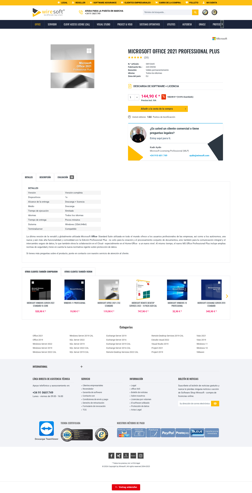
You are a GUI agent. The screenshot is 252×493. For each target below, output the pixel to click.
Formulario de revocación (94, 406)
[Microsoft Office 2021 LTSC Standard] (109, 290)
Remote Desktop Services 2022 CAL (122, 352)
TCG (85, 410)
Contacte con (89, 396)
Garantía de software (92, 392)
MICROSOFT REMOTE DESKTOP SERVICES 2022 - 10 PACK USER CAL (143, 304)
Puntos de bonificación (164, 117)
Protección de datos (140, 406)
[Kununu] (133, 456)
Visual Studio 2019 (160, 344)
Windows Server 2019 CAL (81, 336)
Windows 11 (202, 344)
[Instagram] (141, 456)
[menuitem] (168, 3)
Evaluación (65, 177)
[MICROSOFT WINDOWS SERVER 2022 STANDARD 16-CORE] (40, 290)
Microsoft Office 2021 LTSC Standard (109, 304)
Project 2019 (157, 352)
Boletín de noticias (139, 392)
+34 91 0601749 (43, 392)
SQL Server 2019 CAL (79, 352)
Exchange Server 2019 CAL (118, 344)
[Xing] (119, 456)
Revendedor (88, 389)
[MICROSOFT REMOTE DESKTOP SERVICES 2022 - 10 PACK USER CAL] (143, 290)
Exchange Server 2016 (116, 340)
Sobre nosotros (138, 396)
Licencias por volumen (141, 399)
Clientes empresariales (93, 385)
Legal (133, 385)
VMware (200, 352)
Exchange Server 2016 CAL (118, 348)
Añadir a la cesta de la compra (157, 108)
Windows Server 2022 (42, 344)
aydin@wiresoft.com (199, 155)
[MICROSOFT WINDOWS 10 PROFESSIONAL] (177, 290)
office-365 (135, 389)
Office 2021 (38, 336)
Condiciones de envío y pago (95, 399)
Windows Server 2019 (42, 348)
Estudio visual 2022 (160, 340)
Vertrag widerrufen (128, 487)
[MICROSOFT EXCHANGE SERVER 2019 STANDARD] (211, 290)
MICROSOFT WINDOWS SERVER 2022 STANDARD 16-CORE (40, 304)
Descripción (45, 177)
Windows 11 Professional (74, 302)
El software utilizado (140, 403)
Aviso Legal (136, 410)
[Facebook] (111, 456)
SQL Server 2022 (77, 340)
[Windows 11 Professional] (75, 290)
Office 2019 (38, 340)
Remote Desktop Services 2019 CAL (168, 336)
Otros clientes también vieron (78, 271)
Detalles (29, 177)
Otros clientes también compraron (41, 271)
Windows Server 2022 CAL (44, 352)
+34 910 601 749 (158, 155)
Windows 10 (202, 348)
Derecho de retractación (93, 403)
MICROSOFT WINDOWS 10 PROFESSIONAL (177, 304)
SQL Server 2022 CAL (79, 348)
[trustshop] (101, 435)
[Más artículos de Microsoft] (219, 38)
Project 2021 (157, 348)
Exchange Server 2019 (116, 336)
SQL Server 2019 (77, 344)
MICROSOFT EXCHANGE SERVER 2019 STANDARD (211, 304)
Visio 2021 (201, 336)
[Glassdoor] (126, 456)
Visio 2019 (201, 340)
